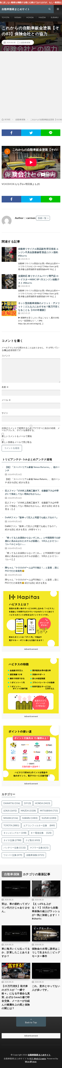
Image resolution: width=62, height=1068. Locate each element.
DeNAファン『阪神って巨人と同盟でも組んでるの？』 (31, 517)
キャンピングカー (14, 833)
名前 (5, 387)
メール (6, 400)
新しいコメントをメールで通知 (17, 436)
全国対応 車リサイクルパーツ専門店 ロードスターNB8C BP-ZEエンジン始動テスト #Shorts (39, 279)
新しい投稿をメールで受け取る (17, 442)
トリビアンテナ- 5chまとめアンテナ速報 (27, 459)
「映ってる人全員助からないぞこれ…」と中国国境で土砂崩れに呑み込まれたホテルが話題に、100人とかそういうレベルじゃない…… (32, 540)
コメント (6, 356)
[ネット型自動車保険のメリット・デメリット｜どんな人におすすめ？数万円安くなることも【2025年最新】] (9, 308)
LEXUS (10, 810)
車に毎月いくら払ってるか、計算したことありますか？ (16, 952)
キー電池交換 (41, 833)
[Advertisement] (31, 85)
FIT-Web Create (38, 1058)
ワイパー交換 (12, 855)
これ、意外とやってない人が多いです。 (46, 987)
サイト (5, 413)
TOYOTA (5, 17)
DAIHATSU (11, 803)
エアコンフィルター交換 (39, 825)
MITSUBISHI (49, 810)
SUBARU (55, 17)
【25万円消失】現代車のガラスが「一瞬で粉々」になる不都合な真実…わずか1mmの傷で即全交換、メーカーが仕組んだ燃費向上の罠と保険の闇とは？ (16, 997)
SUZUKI (49, 818)
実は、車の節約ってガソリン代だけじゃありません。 (16, 907)
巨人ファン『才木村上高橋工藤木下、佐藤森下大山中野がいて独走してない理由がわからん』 (32, 492)
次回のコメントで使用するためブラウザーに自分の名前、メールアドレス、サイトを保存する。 (31, 429)
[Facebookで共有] (11, 132)
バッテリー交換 (14, 847)
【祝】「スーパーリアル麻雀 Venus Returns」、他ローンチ (32, 469)
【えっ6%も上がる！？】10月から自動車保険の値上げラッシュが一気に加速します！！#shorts (46, 911)
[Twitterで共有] (31, 132)
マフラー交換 (39, 847)
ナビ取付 (32, 840)
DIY (27, 803)
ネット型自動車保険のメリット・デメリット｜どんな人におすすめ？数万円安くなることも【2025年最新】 (39, 306)
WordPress (31, 1061)
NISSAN (17, 17)
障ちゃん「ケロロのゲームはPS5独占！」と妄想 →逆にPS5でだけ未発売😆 (32, 569)
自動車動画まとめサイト (39, 1055)
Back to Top (31, 1022)
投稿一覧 (42, 218)
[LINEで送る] (50, 132)
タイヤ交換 (12, 840)
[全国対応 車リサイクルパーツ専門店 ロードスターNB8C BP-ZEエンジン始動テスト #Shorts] (9, 281)
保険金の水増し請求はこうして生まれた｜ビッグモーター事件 (46, 952)
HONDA (30, 17)
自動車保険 (25, 42)
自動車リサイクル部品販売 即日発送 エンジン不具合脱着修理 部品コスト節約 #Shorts (38, 252)
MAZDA (42, 17)
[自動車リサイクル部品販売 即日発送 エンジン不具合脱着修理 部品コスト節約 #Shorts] (9, 254)
